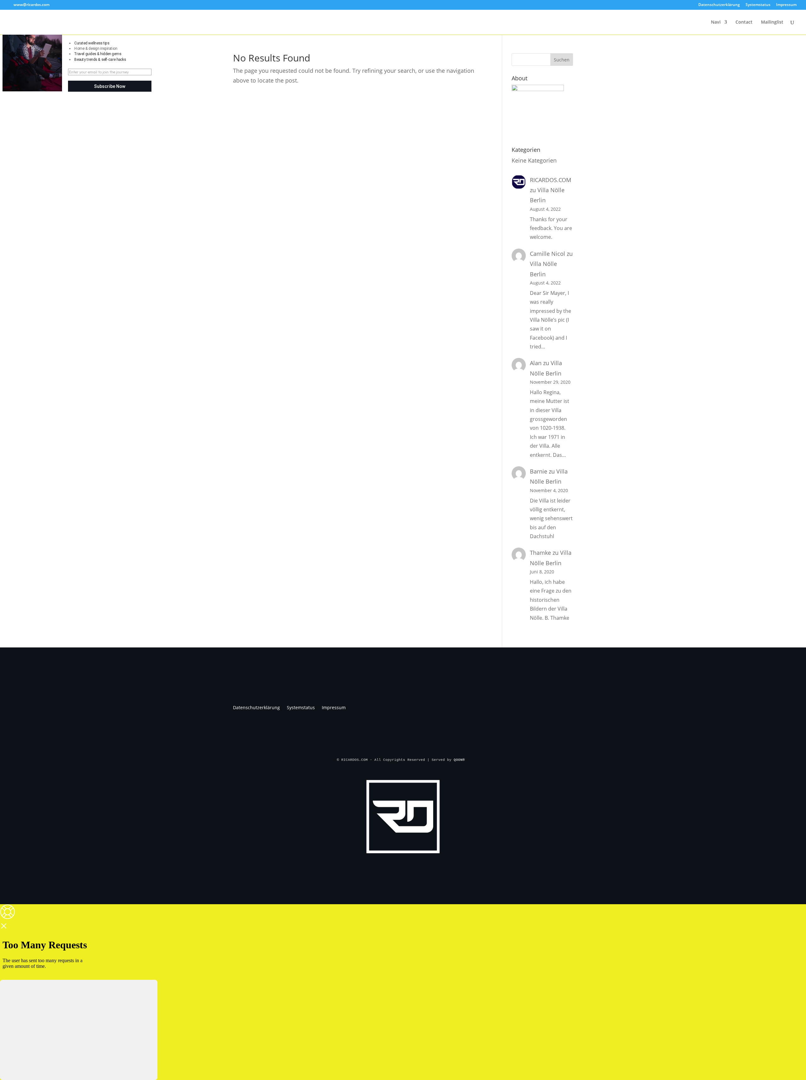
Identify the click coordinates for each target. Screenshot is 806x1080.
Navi (716, 22)
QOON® (460, 760)
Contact (743, 22)
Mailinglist (772, 22)
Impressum (786, 5)
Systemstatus (758, 5)
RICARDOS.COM (550, 180)
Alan (536, 363)
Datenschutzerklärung (719, 5)
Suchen (562, 60)
